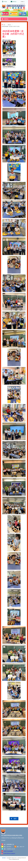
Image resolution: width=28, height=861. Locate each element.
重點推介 (9, 24)
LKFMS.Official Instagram (9, 853)
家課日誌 (14, 1)
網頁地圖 (3, 857)
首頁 (4, 24)
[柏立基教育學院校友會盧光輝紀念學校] (14, 7)
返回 (15, 819)
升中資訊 (5, 1)
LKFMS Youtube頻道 (8, 851)
